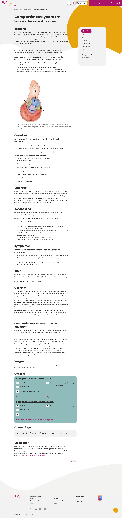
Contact (85, 60)
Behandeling (86, 43)
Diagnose (85, 40)
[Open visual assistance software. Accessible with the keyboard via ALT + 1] (69, 3)
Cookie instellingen (87, 514)
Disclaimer (85, 63)
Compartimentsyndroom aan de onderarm (92, 56)
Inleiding (85, 35)
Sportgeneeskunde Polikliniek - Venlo (34, 379)
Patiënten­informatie (25, 9)
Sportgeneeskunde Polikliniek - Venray (35, 402)
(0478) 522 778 (24, 386)
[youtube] (45, 509)
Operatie (85, 52)
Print (86, 31)
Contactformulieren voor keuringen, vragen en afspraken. (34, 397)
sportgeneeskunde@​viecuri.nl (29, 391)
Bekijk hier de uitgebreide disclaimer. (34, 455)
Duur (83, 49)
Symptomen (86, 46)
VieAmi (79, 501)
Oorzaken (85, 37)
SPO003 (73, 461)
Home (16, 9)
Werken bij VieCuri (83, 499)
